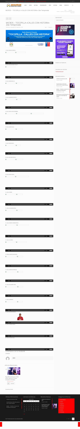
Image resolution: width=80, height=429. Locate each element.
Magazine (70, 10)
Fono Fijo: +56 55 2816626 (30, 1)
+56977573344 (21, 1)
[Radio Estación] (14, 5)
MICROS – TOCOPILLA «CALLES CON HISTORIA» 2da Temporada (12, 411)
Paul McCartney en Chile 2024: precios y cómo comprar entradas (12, 384)
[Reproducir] (6, 63)
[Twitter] (72, 1)
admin (13, 27)
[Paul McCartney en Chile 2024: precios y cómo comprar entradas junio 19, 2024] (79, 424)
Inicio (65, 10)
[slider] (51, 63)
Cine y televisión (63, 403)
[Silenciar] (48, 63)
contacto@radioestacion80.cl (41, 1)
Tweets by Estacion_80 (59, 71)
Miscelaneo (62, 409)
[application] (29, 63)
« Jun (24, 418)
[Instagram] (73, 1)
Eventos (61, 405)
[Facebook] (70, 1)
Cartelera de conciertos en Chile (11, 403)
